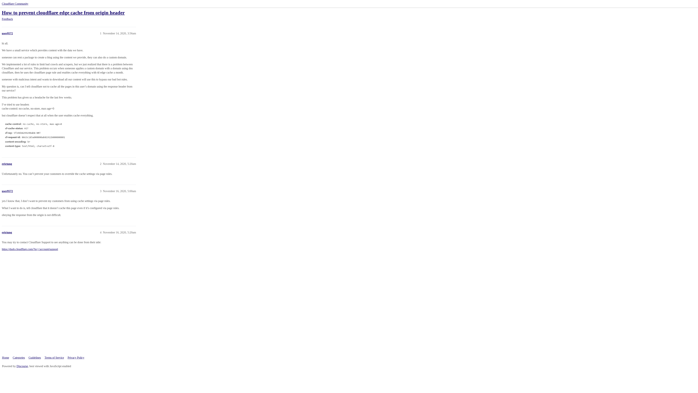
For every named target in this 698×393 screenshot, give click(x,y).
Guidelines (35, 357)
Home (5, 357)
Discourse (22, 366)
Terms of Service (54, 357)
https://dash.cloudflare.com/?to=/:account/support (30, 249)
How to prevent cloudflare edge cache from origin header (63, 12)
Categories (19, 357)
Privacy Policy (76, 357)
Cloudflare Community (15, 3)
